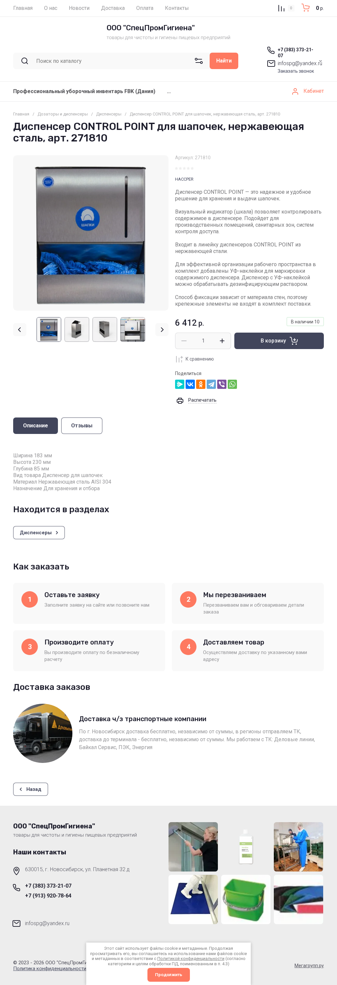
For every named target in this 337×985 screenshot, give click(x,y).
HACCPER (184, 179)
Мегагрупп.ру (309, 965)
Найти (224, 61)
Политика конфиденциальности (49, 969)
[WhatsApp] (232, 384)
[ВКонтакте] (190, 384)
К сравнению (200, 359)
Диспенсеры (108, 114)
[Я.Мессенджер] (179, 384)
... (169, 91)
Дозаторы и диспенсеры (63, 114)
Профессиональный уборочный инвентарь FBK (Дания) (84, 91)
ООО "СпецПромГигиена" (151, 27)
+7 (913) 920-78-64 (48, 896)
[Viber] (221, 384)
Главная (21, 114)
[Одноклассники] (200, 384)
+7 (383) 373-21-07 (48, 886)
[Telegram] (211, 384)
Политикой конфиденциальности (190, 958)
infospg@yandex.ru (300, 63)
